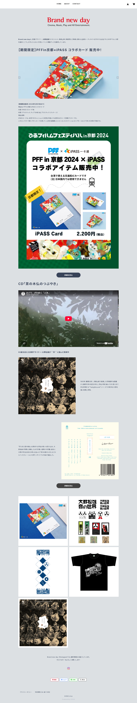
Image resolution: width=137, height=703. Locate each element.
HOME (59, 4)
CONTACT (76, 4)
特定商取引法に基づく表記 (42, 692)
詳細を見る (68, 275)
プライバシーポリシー (26, 692)
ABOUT (67, 4)
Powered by (66, 699)
